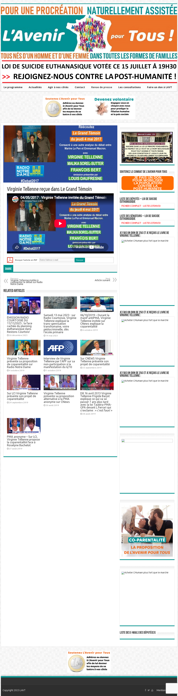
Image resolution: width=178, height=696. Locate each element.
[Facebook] (145, 690)
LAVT (23, 690)
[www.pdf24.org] (10, 260)
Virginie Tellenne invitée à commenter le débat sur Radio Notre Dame (26, 281)
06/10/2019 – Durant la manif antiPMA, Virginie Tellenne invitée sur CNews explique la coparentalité (95, 321)
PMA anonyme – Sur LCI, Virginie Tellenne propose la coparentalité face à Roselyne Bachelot (23, 441)
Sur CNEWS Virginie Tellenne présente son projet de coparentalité (95, 361)
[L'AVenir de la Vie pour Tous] (89, 32)
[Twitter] (148, 690)
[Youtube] (152, 690)
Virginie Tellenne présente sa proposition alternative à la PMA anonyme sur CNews (59, 397)
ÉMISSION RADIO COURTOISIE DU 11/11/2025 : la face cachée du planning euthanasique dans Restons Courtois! (19, 324)
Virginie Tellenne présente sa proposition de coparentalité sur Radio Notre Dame (22, 363)
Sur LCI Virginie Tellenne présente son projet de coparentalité (22, 396)
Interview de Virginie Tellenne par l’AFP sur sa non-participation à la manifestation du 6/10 (59, 363)
